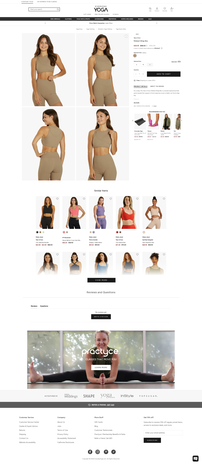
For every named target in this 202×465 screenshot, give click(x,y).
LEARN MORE (101, 368)
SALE (150, 19)
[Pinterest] (106, 451)
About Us (61, 422)
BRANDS (140, 19)
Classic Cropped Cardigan (178, 133)
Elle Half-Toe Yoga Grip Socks (152, 133)
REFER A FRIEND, (103, 405)
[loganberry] (94, 232)
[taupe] (120, 232)
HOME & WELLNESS (127, 19)
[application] (195, 458)
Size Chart (174, 61)
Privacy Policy (62, 434)
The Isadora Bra (120, 241)
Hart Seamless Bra (148, 241)
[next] (156, 23)
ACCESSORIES (99, 19)
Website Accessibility (27, 442)
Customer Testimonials (103, 430)
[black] (37, 232)
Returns (22, 430)
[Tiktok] (113, 451)
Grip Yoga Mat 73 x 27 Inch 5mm (140, 133)
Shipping (22, 434)
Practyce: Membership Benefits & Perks (109, 434)
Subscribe (152, 440)
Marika (162, 131)
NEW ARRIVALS (55, 19)
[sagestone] (67, 232)
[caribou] (40, 232)
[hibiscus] (64, 232)
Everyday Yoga (138, 131)
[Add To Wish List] (126, 35)
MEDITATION (112, 19)
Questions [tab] (44, 306)
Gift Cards (98, 422)
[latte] (91, 232)
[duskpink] (144, 232)
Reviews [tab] (34, 306)
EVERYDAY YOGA (27, 1)
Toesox (149, 131)
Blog (96, 426)
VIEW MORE (101, 280)
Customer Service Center (29, 422)
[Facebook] (90, 451)
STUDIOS (116, 14)
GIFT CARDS (87, 14)
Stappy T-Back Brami (95, 241)
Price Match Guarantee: (101, 23)
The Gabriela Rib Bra (42, 241)
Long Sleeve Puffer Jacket (166, 133)
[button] (137, 139)
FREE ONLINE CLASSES (102, 14)
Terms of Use (62, 430)
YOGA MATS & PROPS (83, 19)
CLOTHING (68, 19)
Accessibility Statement (66, 438)
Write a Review (102, 317)
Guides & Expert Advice (28, 426)
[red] (117, 232)
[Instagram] (98, 451)
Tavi (175, 131)
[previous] (45, 23)
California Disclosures (65, 442)
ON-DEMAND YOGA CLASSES (47, 1)
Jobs (59, 426)
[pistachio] (43, 232)
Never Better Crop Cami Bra (71, 239)
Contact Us (23, 438)
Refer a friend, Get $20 (103, 438)
